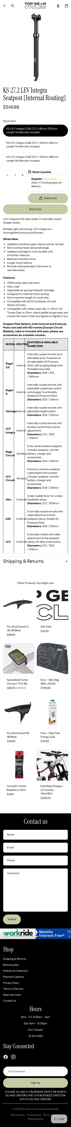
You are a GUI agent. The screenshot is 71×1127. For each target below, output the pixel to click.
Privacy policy (34, 1114)
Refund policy (11, 965)
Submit (12, 919)
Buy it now (35, 209)
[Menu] (4, 5)
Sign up (35, 1082)
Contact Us (9, 1000)
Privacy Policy (11, 983)
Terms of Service (13, 988)
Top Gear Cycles (28, 1108)
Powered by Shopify (48, 1108)
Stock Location (41, 172)
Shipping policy (35, 1118)
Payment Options (13, 977)
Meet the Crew (12, 994)
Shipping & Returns (23, 561)
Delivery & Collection (15, 970)
